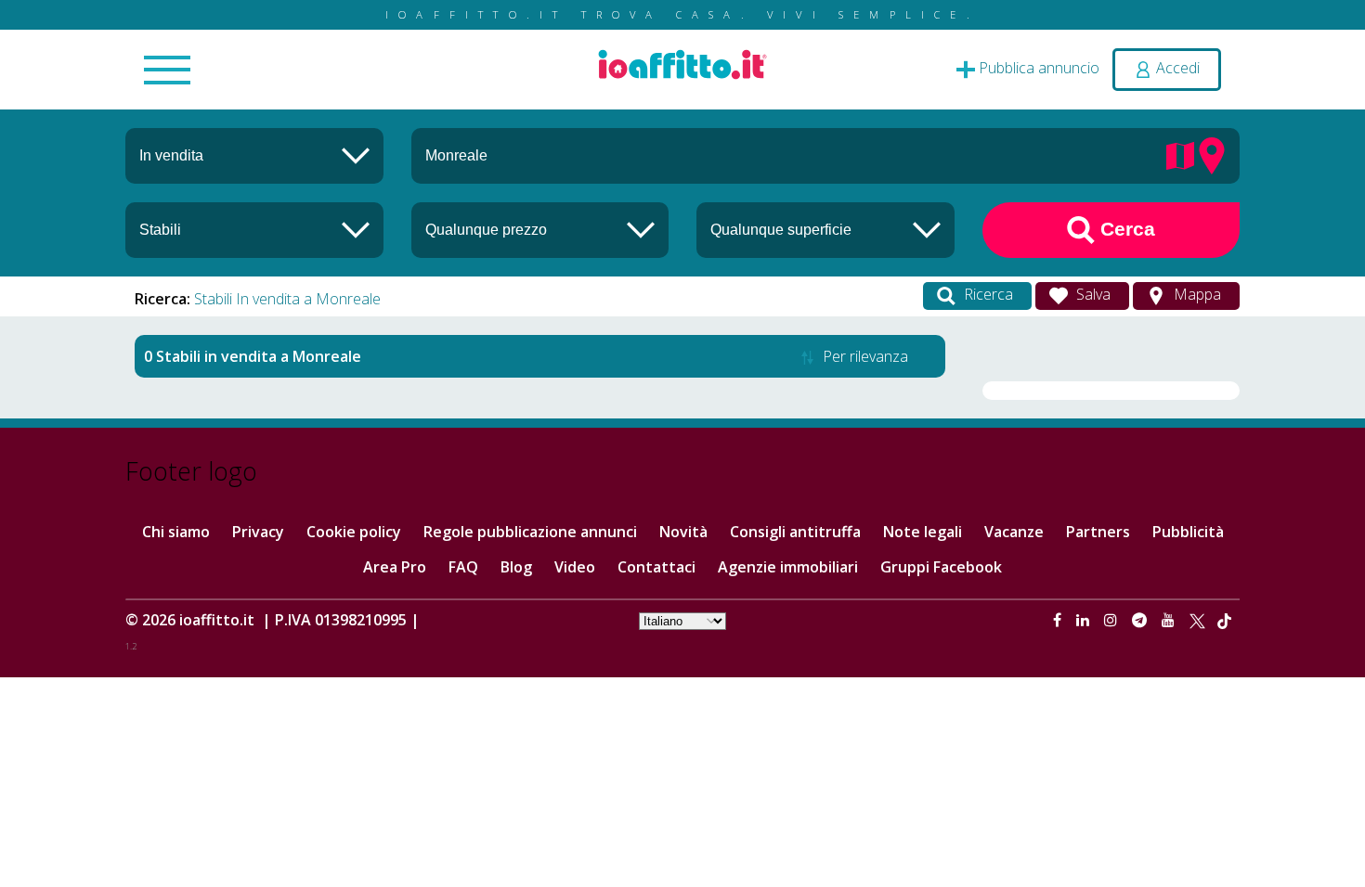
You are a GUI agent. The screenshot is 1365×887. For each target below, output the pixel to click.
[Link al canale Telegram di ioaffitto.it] (1141, 620)
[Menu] (167, 71)
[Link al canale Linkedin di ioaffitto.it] (1084, 620)
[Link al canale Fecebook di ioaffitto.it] (1059, 620)
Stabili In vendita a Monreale (287, 299)
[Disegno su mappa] (1180, 154)
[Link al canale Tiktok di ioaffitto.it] (1224, 620)
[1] (540, 229)
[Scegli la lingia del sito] (682, 620)
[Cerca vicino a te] (1212, 154)
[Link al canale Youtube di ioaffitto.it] (1170, 620)
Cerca (1125, 228)
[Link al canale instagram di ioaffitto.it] (1112, 620)
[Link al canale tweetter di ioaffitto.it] (1197, 620)
